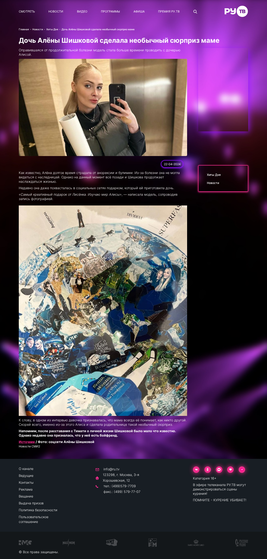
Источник (27, 442)
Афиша (139, 11)
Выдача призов (31, 503)
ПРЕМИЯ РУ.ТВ (169, 11)
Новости (55, 11)
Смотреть (27, 11)
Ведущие (26, 475)
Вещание (26, 496)
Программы (110, 11)
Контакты (26, 482)
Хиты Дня (52, 29)
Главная (24, 29)
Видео (82, 11)
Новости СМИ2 (29, 446)
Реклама (26, 489)
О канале (26, 469)
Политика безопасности (38, 510)
